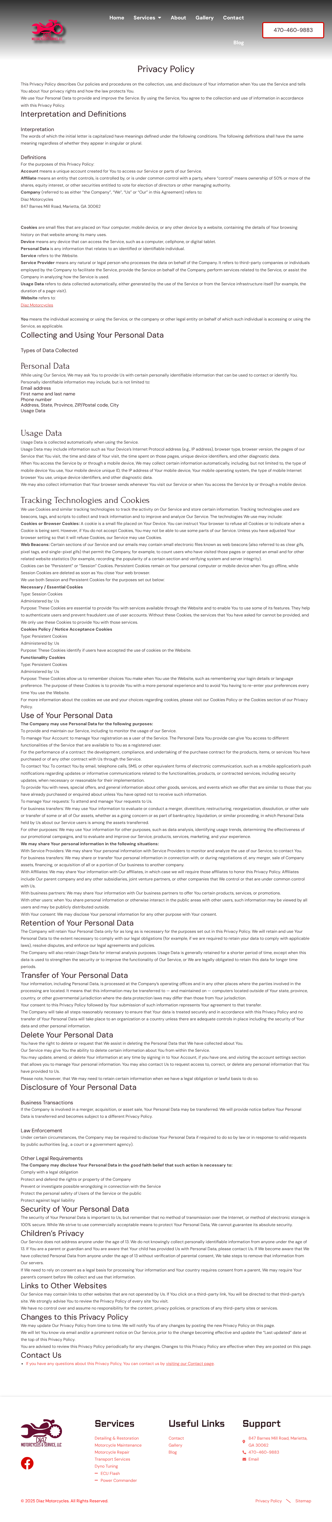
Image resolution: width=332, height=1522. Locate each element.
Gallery (205, 17)
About (178, 17)
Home (116, 17)
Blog (238, 42)
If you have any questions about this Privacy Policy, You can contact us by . (120, 1363)
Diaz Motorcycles (37, 305)
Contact (233, 17)
